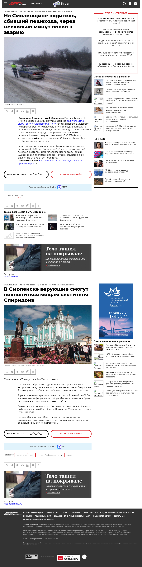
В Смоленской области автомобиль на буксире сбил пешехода (72, 226)
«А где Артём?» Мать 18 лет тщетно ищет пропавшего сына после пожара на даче (121, 128)
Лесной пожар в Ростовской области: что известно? (117, 180)
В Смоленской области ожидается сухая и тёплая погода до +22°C (116, 54)
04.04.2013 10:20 (10, 11)
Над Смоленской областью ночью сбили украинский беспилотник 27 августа (116, 43)
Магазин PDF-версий (102, 516)
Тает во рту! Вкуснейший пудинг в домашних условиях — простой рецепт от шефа (120, 347)
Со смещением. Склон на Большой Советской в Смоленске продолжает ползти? (116, 20)
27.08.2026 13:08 (10, 285)
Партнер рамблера (47, 557)
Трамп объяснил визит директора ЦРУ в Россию (119, 162)
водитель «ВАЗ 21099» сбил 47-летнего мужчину (51, 122)
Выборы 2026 (119, 516)
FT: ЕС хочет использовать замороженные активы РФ (116, 171)
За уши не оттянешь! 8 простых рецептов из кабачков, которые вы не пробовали (122, 374)
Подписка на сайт (43, 516)
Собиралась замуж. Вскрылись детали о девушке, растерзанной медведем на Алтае (120, 383)
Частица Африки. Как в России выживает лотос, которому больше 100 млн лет (121, 365)
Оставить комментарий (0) (71, 174)
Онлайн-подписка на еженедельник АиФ (72, 516)
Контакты (27, 516)
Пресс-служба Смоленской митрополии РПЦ (24, 365)
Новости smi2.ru (13, 276)
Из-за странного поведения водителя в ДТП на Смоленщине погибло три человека (30, 235)
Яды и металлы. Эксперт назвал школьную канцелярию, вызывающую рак (119, 110)
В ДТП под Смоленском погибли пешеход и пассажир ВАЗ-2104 (30, 225)
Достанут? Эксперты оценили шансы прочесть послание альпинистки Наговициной (122, 393)
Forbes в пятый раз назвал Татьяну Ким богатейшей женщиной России (120, 143)
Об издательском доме (33, 513)
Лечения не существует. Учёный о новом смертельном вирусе (120, 90)
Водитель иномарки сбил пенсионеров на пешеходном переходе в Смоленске (28, 217)
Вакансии (76, 513)
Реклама (65, 513)
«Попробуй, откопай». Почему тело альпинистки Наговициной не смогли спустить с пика (121, 82)
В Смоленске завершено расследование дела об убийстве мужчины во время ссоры (116, 31)
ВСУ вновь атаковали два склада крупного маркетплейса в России (119, 153)
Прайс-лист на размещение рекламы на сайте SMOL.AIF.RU (109, 513)
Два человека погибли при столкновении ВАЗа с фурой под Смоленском (74, 217)
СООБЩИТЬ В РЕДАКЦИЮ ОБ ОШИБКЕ (38, 519)
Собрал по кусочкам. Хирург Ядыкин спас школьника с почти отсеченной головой (122, 101)
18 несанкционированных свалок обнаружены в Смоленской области (116, 65)
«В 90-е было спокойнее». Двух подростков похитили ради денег (120, 355)
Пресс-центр (52, 513)
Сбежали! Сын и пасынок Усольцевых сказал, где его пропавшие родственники (122, 119)
